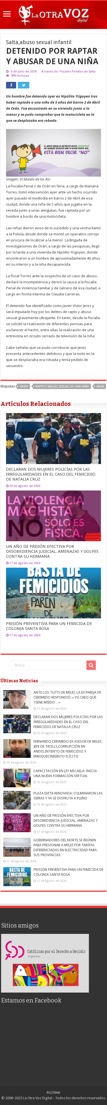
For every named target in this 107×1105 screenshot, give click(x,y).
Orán (23, 386)
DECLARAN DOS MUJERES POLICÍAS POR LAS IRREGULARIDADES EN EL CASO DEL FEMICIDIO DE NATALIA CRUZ (50, 474)
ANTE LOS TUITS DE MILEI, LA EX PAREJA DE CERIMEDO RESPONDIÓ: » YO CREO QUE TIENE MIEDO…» (67, 697)
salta (100, 386)
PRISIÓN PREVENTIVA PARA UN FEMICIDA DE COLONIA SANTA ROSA (49, 626)
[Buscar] (91, 665)
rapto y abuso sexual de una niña (62, 386)
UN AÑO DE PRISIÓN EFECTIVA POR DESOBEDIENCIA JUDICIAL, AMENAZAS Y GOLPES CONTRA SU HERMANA (52, 551)
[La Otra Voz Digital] (53, 13)
